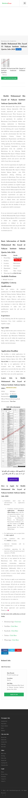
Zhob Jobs (3, 744)
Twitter (12, 650)
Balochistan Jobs (5, 41)
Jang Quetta (3, 723)
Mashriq (3, 730)
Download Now (14, 396)
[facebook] (5, 795)
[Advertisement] (14, 21)
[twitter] (3, 795)
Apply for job (14, 694)
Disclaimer (3, 776)
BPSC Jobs (3, 753)
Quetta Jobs (3, 739)
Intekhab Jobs (4, 721)
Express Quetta (4, 726)
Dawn (2, 728)
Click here (18, 622)
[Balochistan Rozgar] (7, 2)
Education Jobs (4, 765)
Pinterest (19, 650)
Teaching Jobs (4, 762)
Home (2, 772)
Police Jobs (3, 758)
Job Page (3, 755)
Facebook (5, 650)
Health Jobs (13, 41)
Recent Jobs (3, 737)
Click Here (14, 626)
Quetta (9, 680)
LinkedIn (5, 653)
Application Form (13, 479)
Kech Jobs (3, 746)
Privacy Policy (4, 774)
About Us (3, 781)
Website (4, 75)
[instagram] (8, 795)
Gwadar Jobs (4, 742)
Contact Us (3, 779)
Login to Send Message (9, 78)
